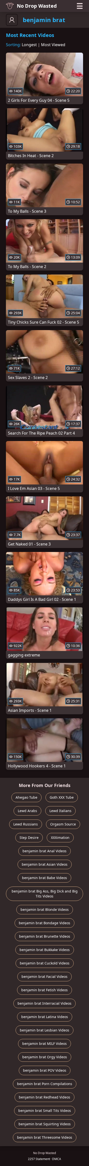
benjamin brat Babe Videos (44, 877)
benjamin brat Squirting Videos (45, 1124)
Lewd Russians (25, 824)
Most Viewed (53, 44)
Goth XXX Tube (62, 797)
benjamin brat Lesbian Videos (44, 1030)
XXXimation (60, 837)
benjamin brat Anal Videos (44, 851)
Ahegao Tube (26, 797)
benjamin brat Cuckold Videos (44, 963)
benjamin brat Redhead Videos (44, 1097)
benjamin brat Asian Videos (44, 864)
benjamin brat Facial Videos (44, 976)
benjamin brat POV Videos (44, 1070)
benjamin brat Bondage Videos (44, 923)
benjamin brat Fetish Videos (44, 990)
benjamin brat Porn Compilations (44, 1083)
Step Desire (29, 837)
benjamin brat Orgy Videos (44, 1057)
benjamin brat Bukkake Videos (45, 949)
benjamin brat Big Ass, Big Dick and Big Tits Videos (45, 893)
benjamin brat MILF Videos (44, 1043)
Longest (29, 44)
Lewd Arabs (27, 810)
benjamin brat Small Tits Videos (44, 1110)
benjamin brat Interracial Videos (44, 1003)
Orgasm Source (63, 824)
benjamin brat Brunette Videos (44, 936)
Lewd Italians (60, 810)
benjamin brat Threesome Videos (44, 1137)
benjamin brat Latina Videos (44, 1016)
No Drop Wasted (37, 5)
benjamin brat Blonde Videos (45, 909)
